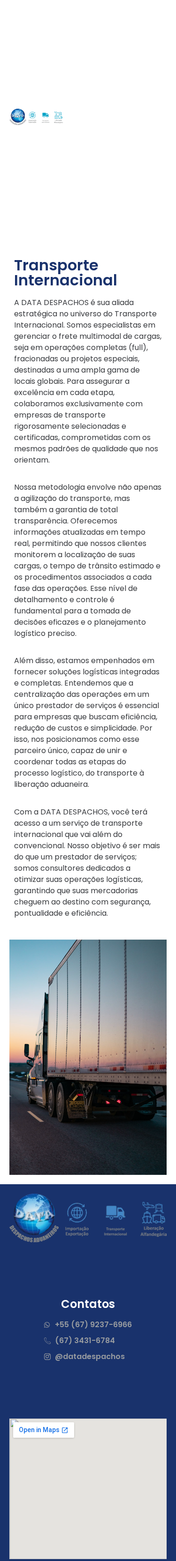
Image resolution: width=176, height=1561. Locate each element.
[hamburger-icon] (156, 117)
